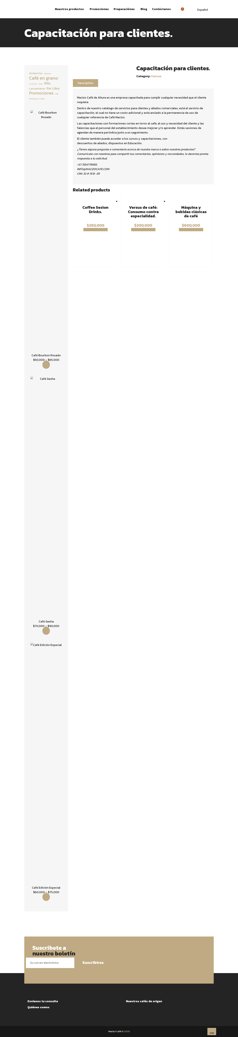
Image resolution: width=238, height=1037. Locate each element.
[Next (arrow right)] (232, 518)
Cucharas (33, 84)
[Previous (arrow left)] (5, 518)
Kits (47, 83)
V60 (56, 94)
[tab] (85, 83)
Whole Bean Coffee (37, 98)
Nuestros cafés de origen (144, 1001)
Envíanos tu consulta (43, 1001)
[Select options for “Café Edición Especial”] (46, 897)
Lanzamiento (37, 88)
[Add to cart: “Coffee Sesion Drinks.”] (95, 229)
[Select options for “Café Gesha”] (46, 631)
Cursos (156, 76)
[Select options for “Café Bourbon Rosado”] (46, 365)
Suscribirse (93, 962)
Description (85, 83)
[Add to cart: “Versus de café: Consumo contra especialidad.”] (143, 229)
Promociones (41, 93)
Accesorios (35, 73)
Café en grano (43, 78)
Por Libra (53, 88)
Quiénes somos (39, 1007)
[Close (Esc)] (234, 3)
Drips (41, 84)
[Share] (227, 3)
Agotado (47, 73)
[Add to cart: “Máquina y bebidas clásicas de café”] (191, 229)
